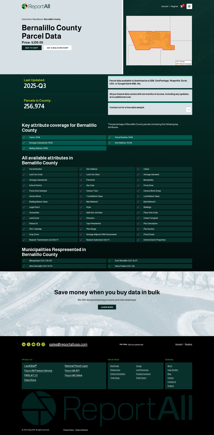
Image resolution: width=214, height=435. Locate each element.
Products (27, 360)
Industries (113, 360)
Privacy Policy (68, 430)
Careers (171, 378)
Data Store (27, 19)
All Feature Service (38, 370)
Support (171, 386)
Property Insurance (143, 374)
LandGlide (30, 366)
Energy (139, 366)
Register (174, 6)
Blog (169, 374)
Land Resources (142, 370)
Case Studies (173, 370)
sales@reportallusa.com (68, 344)
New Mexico (38, 19)
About (170, 366)
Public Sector (141, 378)
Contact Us (172, 382)
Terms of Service (81, 430)
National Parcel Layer (76, 366)
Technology (115, 378)
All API (72, 370)
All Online (73, 375)
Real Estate (114, 366)
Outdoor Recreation (117, 374)
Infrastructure (115, 370)
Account (164, 6)
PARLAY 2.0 (31, 375)
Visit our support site (135, 344)
